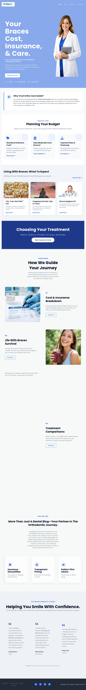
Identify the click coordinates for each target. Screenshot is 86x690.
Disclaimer (5, 683)
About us (72, 4)
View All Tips (76, 178)
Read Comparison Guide (43, 240)
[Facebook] (35, 684)
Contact (80, 4)
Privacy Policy (14, 683)
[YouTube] (49, 684)
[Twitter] (40, 684)
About (21, 683)
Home (59, 4)
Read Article (9, 212)
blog (65, 4)
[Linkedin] (45, 684)
